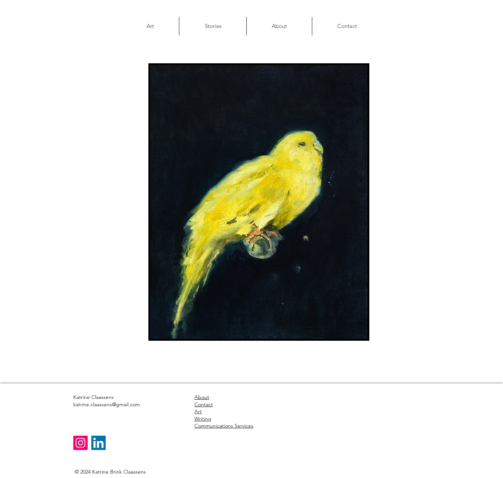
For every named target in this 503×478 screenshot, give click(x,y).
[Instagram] (80, 443)
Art (198, 411)
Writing (202, 418)
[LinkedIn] (98, 443)
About (201, 397)
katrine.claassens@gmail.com (106, 404)
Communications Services (223, 425)
